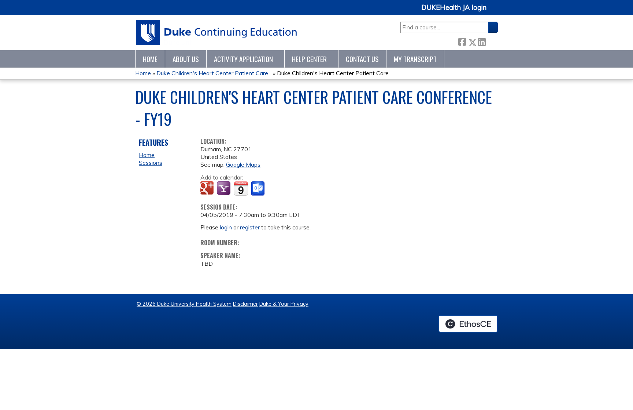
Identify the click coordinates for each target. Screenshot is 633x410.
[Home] (216, 32)
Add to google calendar (207, 188)
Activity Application (243, 59)
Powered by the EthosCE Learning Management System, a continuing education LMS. (468, 324)
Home (150, 59)
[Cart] (495, 11)
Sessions (150, 162)
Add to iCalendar (240, 188)
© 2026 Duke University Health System (184, 304)
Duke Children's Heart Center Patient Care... (213, 73)
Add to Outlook (258, 188)
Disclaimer (245, 304)
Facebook (462, 41)
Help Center (309, 59)
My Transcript (415, 59)
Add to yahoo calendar (224, 188)
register (250, 227)
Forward (491, 41)
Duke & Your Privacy (283, 304)
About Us (186, 59)
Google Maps (243, 164)
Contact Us (362, 59)
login (226, 227)
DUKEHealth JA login (453, 7)
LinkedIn (481, 41)
